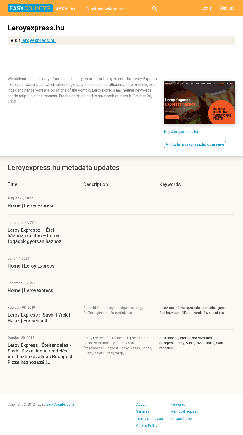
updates (66, 8)
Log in (207, 7)
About (141, 404)
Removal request (184, 411)
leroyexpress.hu (38, 40)
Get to (195, 144)
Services (143, 411)
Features (178, 404)
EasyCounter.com (60, 404)
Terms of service (149, 418)
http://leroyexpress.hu (181, 132)
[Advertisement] (121, 63)
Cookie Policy (146, 426)
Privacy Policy (182, 418)
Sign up (226, 7)
